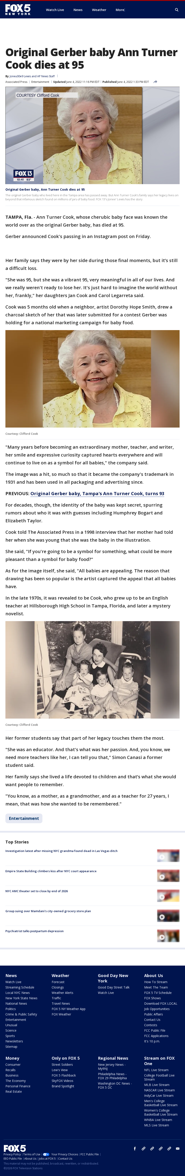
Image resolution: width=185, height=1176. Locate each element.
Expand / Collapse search (177, 9)
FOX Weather (61, 1014)
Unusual (11, 1025)
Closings (58, 987)
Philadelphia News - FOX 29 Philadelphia (112, 1076)
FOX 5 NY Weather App (69, 1009)
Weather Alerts (62, 993)
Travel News (61, 1003)
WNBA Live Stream (158, 1120)
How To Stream (155, 982)
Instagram (143, 1148)
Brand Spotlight (63, 1086)
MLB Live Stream (156, 1085)
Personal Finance (17, 1086)
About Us (153, 975)
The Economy (15, 1081)
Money (12, 1058)
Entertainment (40, 82)
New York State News (21, 998)
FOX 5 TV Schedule (158, 993)
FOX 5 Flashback (64, 1075)
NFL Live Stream (156, 1070)
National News (16, 1003)
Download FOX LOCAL (160, 1003)
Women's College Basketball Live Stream (161, 1112)
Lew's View (60, 1070)
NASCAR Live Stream (159, 1090)
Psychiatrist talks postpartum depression (34, 931)
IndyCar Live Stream (158, 1095)
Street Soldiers (62, 1064)
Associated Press (16, 82)
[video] (168, 855)
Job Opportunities (157, 1009)
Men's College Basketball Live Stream (161, 1103)
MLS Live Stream (156, 1125)
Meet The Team (156, 987)
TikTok (152, 1148)
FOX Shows (152, 998)
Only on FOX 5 (66, 1058)
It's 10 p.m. (152, 1041)
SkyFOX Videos (62, 1081)
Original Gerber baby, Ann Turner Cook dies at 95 (45, 189)
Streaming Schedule (19, 987)
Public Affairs (153, 1014)
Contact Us (152, 1019)
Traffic (56, 998)
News (11, 975)
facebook (135, 1148)
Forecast (58, 982)
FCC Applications (156, 1036)
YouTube (160, 1148)
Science (10, 1030)
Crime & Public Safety (21, 1014)
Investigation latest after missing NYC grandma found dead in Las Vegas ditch (61, 851)
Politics (10, 1009)
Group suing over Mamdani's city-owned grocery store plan (48, 911)
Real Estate (13, 1091)
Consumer (13, 1064)
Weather (60, 975)
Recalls (10, 1070)
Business (11, 1075)
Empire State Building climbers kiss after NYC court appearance (51, 871)
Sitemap (11, 1046)
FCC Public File (154, 1030)
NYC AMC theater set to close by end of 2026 (36, 891)
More (120, 9)
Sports (10, 1036)
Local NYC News (17, 993)
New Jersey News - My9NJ (112, 1066)
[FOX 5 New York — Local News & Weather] (20, 9)
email (177, 1148)
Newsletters (14, 1041)
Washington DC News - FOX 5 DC (115, 1085)
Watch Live (13, 982)
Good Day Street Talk (114, 987)
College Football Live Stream (159, 1077)
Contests (150, 1025)
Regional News (113, 1058)
